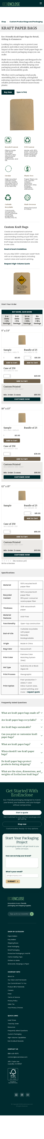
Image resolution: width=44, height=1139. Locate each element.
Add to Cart (11, 362)
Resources (11, 1027)
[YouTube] (28, 1095)
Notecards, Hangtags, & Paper (18, 964)
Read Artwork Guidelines (15, 249)
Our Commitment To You (17, 983)
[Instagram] (22, 1095)
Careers (10, 990)
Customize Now (22, 399)
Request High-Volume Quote (17, 264)
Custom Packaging (14, 1034)
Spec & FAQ (22, 92)
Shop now (22, 824)
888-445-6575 (13, 1054)
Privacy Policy (12, 1001)
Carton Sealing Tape (15, 957)
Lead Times (12, 1020)
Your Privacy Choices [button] (15, 1008)
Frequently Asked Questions (18, 1031)
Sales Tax (11, 1004)
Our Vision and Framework (17, 980)
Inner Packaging (13, 946)
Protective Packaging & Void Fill (19, 953)
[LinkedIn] (16, 1095)
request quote (33, 692)
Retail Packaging (13, 950)
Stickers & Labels (14, 960)
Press (9, 994)
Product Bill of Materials (16, 987)
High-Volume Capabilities (17, 1038)
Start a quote (22, 812)
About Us (11, 976)
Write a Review (8, 563)
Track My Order (13, 1024)
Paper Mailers (12, 936)
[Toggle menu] (41, 3)
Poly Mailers (12, 940)
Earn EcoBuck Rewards (16, 1041)
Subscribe (32, 914)
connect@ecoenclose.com (17, 1057)
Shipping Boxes (13, 943)
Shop (3, 22)
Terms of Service (14, 997)
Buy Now (8, 92)
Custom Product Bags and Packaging (26, 22)
